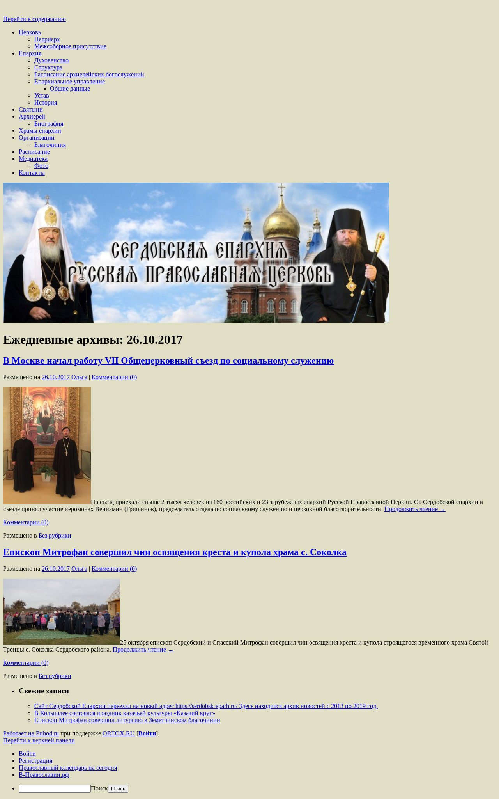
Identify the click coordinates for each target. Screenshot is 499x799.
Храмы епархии (40, 130)
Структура (48, 67)
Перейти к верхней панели (39, 740)
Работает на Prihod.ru (31, 733)
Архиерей (32, 116)
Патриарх (47, 39)
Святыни (31, 109)
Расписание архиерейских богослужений (89, 74)
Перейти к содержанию (34, 19)
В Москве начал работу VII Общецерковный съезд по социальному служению (168, 360)
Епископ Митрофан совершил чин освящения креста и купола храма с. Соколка (175, 552)
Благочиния (50, 144)
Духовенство (51, 60)
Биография (48, 123)
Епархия (30, 53)
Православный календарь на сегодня (68, 767)
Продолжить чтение (415, 509)
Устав (41, 95)
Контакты (32, 172)
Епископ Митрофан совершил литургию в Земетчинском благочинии (127, 720)
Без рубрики (55, 535)
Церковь (30, 32)
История (45, 102)
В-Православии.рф (44, 774)
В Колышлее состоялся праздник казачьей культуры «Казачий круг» (124, 713)
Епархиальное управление (69, 81)
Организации (37, 137)
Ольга (79, 377)
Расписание (34, 151)
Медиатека (33, 158)
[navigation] (249, 771)
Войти (147, 733)
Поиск (99, 788)
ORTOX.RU (119, 733)
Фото (41, 165)
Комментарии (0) (114, 377)
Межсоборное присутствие (70, 46)
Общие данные (70, 88)
